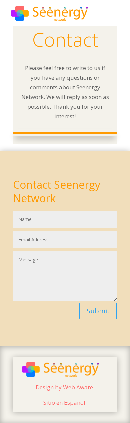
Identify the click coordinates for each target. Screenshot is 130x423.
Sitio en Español (64, 402)
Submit (98, 310)
